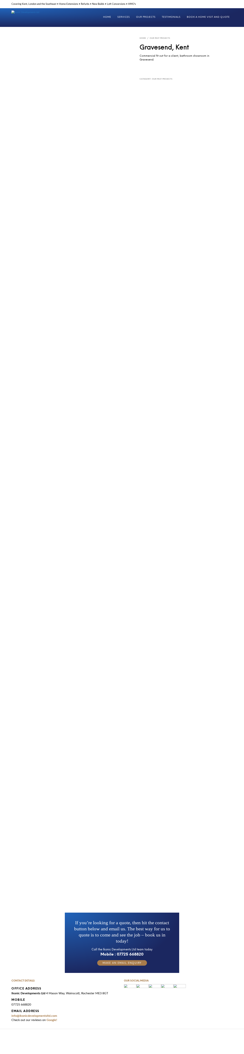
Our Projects (146, 17)
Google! (52, 1020)
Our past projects (160, 38)
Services (123, 17)
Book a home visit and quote (208, 17)
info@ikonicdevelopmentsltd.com (34, 1015)
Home (107, 17)
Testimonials (171, 17)
